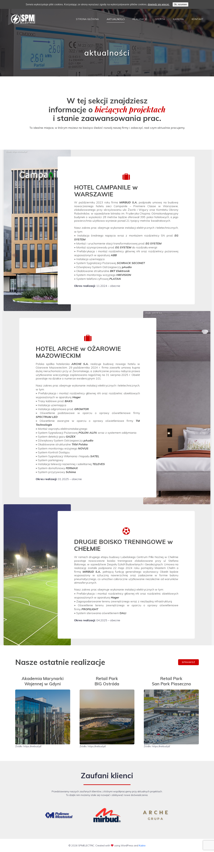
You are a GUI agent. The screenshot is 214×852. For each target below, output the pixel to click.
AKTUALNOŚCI (116, 19)
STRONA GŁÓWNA (87, 19)
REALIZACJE (139, 19)
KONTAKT (198, 19)
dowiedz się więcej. (159, 4)
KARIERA (178, 19)
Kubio (142, 845)
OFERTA (160, 19)
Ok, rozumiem (180, 4)
